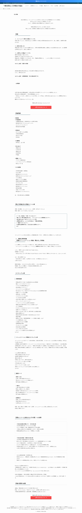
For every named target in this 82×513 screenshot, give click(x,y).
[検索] (78, 3)
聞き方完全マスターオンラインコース (33, 506)
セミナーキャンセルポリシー (24, 509)
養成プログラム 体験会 (54, 506)
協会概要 (12, 506)
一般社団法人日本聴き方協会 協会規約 (37, 509)
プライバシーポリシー (53, 509)
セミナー (16, 506)
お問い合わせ (60, 509)
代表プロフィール (23, 506)
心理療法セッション (45, 506)
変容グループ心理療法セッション (65, 506)
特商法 (47, 509)
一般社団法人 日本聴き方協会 (12, 6)
